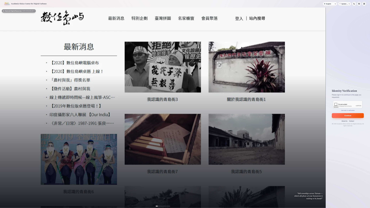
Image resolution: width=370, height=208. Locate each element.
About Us (344, 121)
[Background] (359, 4)
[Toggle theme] (354, 4)
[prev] (3, 108)
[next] (322, 108)
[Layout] (364, 4)
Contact (351, 121)
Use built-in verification (348, 110)
